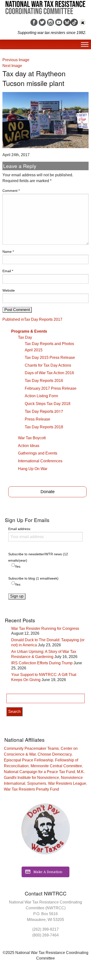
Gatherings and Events (37, 453)
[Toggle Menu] (85, 44)
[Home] (45, 5)
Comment (11, 191)
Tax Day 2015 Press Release (50, 357)
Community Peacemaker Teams (31, 748)
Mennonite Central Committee (56, 766)
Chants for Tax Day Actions (48, 365)
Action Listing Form (41, 396)
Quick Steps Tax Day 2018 (47, 404)
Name (8, 251)
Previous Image (15, 60)
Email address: (19, 529)
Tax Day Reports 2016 (44, 381)
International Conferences (40, 461)
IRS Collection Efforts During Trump (42, 663)
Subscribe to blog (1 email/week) (33, 578)
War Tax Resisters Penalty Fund (31, 789)
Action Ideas (28, 446)
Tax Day (25, 337)
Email (7, 271)
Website (8, 290)
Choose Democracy (55, 754)
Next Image (12, 66)
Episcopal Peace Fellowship (28, 760)
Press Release (37, 419)
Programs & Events (29, 331)
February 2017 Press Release (50, 388)
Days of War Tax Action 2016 (49, 373)
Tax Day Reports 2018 (44, 427)
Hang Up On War (32, 469)
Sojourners (36, 783)
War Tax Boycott (32, 438)
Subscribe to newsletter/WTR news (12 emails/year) (38, 557)
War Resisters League (67, 783)
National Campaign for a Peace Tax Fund (39, 772)
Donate (48, 491)
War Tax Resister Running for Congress (45, 628)
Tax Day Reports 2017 (44, 411)
